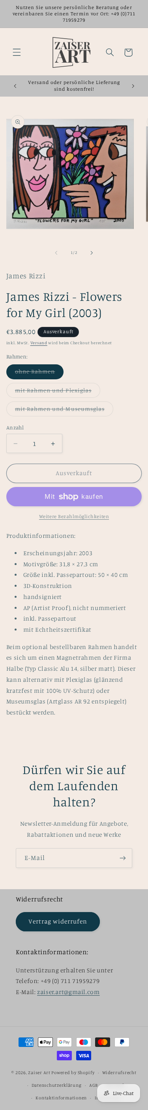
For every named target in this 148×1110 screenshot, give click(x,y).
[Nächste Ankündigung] (133, 86)
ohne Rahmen (39, 373)
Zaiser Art (39, 1072)
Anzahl (15, 427)
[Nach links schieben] (56, 252)
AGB (93, 1085)
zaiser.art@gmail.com (68, 992)
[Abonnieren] (123, 857)
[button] (16, 52)
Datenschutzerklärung (57, 1085)
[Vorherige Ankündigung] (15, 86)
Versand (38, 342)
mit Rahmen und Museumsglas (64, 410)
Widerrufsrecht (119, 1072)
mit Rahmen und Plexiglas (57, 392)
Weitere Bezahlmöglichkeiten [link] (74, 516)
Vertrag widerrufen (58, 921)
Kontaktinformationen (61, 1098)
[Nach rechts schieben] (92, 252)
